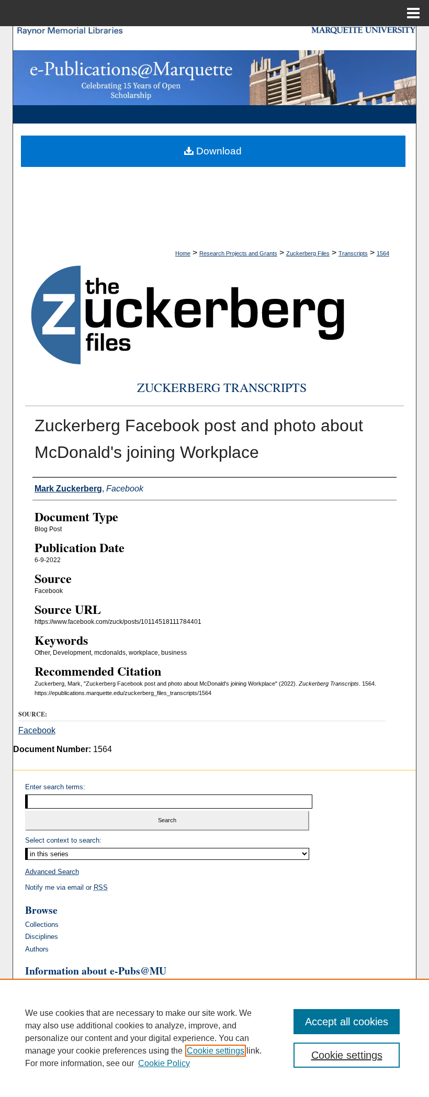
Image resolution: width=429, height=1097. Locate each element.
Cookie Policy (164, 1063)
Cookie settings (215, 1050)
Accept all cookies (346, 1021)
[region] (214, 1038)
